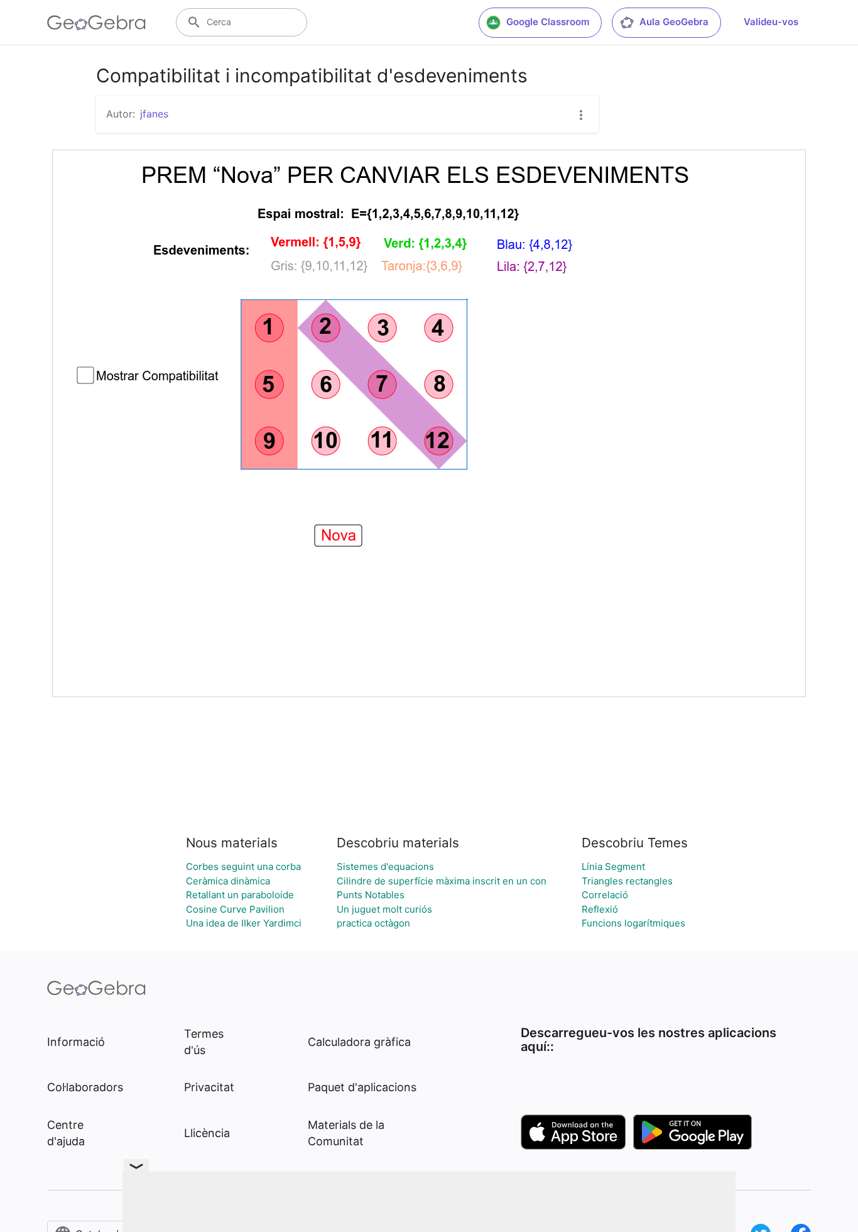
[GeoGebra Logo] (96, 22)
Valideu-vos (771, 22)
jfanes (154, 113)
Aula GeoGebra (674, 22)
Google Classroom (547, 22)
